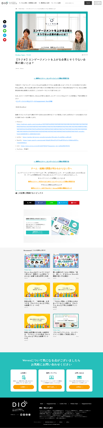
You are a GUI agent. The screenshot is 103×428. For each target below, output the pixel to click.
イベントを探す (57, 3)
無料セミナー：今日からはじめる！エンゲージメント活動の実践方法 (51, 181)
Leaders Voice (63, 403)
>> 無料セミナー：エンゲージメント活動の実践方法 (51, 78)
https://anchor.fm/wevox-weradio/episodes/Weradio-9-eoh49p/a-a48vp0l (47, 137)
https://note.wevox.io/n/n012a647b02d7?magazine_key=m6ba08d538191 (45, 146)
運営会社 (60, 422)
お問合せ (67, 422)
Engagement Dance (86, 403)
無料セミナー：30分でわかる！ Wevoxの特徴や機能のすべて (51, 188)
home (16, 8)
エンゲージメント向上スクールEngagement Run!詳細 (34, 101)
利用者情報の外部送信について (50, 422)
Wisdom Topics (21, 8)
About (41, 403)
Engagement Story (51, 403)
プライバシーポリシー (37, 422)
